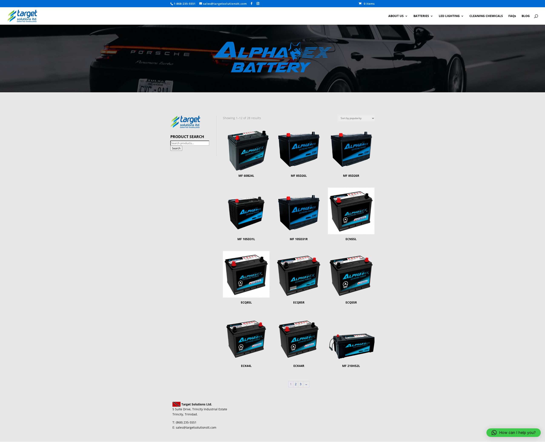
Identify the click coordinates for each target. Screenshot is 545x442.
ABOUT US (396, 16)
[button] (513, 432)
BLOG (526, 16)
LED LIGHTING (449, 16)
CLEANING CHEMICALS (486, 16)
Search (176, 148)
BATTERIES (421, 16)
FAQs (512, 16)
